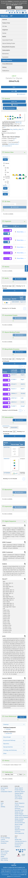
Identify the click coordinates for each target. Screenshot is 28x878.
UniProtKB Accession (14, 371)
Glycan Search (19, 788)
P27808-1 (13, 379)
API (2, 805)
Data (2, 803)
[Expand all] (18, 226)
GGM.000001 (15, 302)
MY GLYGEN (10, 10)
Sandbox (16, 104)
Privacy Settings (5, 837)
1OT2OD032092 (16, 876)
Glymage (17, 828)
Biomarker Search (20, 791)
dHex (20, 129)
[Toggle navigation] (25, 16)
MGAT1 (23, 388)
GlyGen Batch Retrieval (21, 815)
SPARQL (3, 806)
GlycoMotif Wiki (19, 810)
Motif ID (14, 299)
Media (2, 856)
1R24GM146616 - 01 (16, 871)
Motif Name (21, 298)
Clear (5, 159)
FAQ (16, 837)
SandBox (6, 375)
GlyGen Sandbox (19, 819)
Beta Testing (4, 860)
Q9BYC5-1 (14, 402)
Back (14, 87)
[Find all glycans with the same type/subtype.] (15, 139)
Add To (13, 91)
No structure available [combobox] (8, 204)
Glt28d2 (23, 393)
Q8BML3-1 (14, 393)
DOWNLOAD (22, 94)
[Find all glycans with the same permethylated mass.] (4, 128)
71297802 (8, 729)
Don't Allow (19, 7)
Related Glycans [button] (10, 108)
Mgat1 (22, 379)
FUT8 (22, 402)
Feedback (17, 846)
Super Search (18, 797)
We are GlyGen (5, 851)
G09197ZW (7, 447)
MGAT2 (23, 384)
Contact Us (18, 845)
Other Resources (19, 833)
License (3, 839)
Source (5, 372)
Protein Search (19, 789)
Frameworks (4, 858)
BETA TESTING (22, 10)
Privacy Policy (4, 841)
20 (13, 286)
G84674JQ (18, 122)
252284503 (8, 733)
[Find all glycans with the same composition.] (22, 129)
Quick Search (4, 788)
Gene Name (22, 371)
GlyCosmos (7, 230)
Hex (11, 129)
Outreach (3, 854)
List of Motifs (18, 798)
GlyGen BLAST (19, 812)
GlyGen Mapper (19, 813)
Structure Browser (20, 822)
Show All (22, 717)
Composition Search (6, 791)
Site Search (18, 795)
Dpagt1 (23, 406)
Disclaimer (4, 843)
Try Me (3, 789)
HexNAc (15, 129)
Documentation (19, 843)
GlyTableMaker (19, 821)
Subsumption (7, 247)
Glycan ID (6, 443)
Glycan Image (7, 299)
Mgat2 (22, 374)
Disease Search (19, 793)
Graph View (14, 101)
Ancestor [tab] (5, 427)
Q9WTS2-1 (14, 398)
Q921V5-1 (14, 374)
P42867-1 (13, 406)
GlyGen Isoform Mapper (21, 817)
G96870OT (7, 458)
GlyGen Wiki (18, 839)
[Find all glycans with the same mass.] (20, 124)
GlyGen (6, 233)
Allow (9, 7)
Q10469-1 (13, 384)
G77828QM (7, 472)
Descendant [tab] (14, 427)
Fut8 (22, 398)
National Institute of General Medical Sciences (14, 869)
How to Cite (4, 853)
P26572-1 (13, 388)
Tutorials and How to (20, 841)
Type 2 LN (23, 302)
